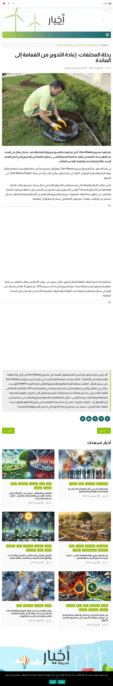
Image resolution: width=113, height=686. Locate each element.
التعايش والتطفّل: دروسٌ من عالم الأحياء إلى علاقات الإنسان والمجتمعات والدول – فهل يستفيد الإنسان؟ (30, 495)
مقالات (73, 484)
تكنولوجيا (67, 68)
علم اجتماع (23, 484)
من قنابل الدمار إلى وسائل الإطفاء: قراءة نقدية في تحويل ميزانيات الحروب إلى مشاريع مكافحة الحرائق (85, 617)
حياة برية (34, 484)
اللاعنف (80, 546)
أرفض (53, 682)
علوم (14, 484)
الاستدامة (80, 68)
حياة (42, 484)
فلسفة (47, 488)
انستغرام (9, 3)
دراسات (71, 606)
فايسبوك (13, 3)
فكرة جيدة (103, 550)
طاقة (48, 550)
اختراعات (39, 546)
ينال (106, 68)
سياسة (104, 610)
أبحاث (48, 546)
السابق (102, 430)
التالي (10, 430)
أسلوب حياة (102, 484)
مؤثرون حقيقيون (89, 550)
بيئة (73, 68)
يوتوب (4, 3)
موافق (61, 682)
